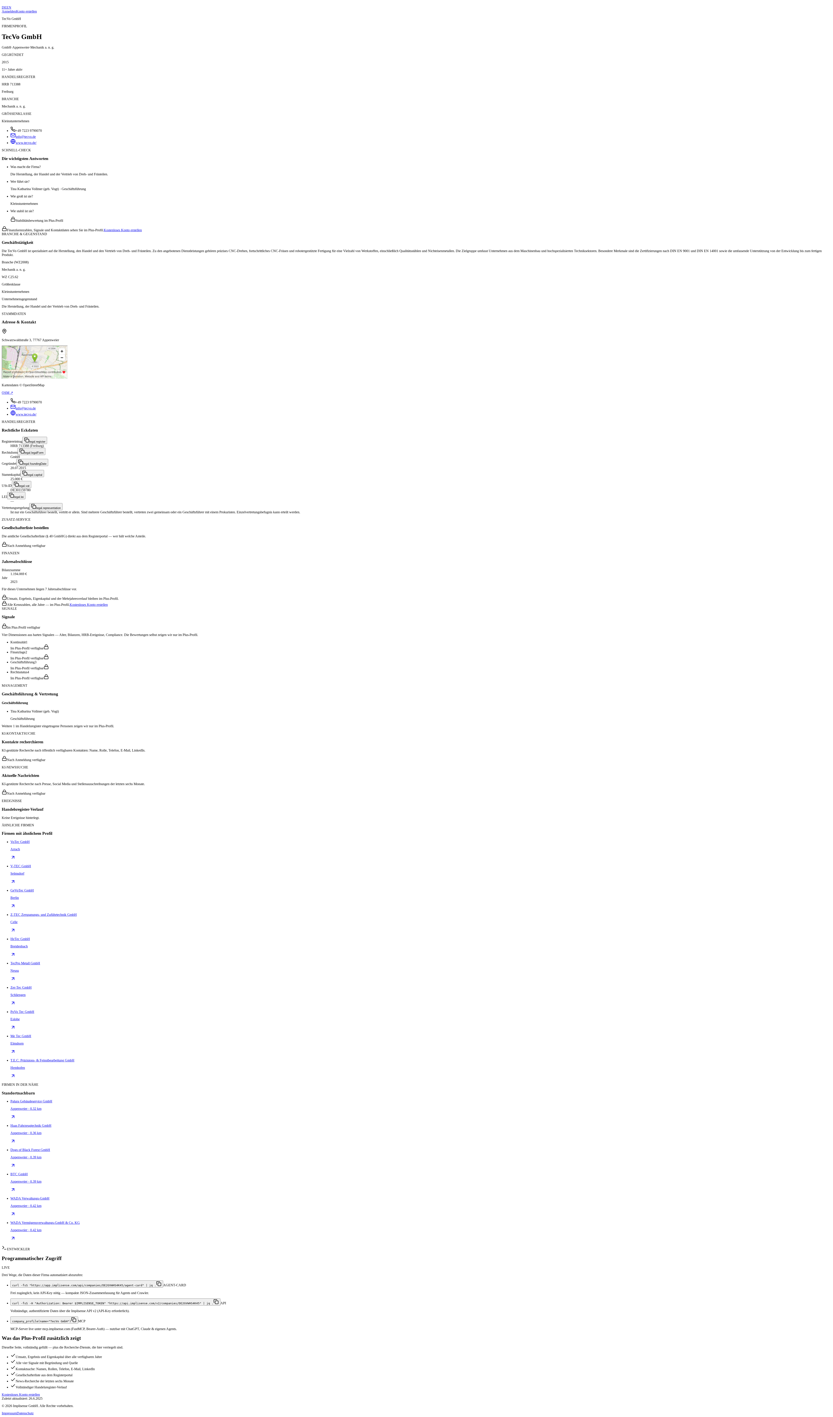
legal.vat (24, 486)
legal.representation (48, 508)
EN (9, 7)
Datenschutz (25, 1413)
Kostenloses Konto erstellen (123, 230)
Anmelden (9, 11)
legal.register (37, 441)
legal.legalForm (34, 452)
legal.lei (19, 497)
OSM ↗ (7, 393)
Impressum (9, 1413)
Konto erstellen (26, 11)
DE (4, 7)
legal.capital (34, 474)
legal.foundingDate (34, 463)
